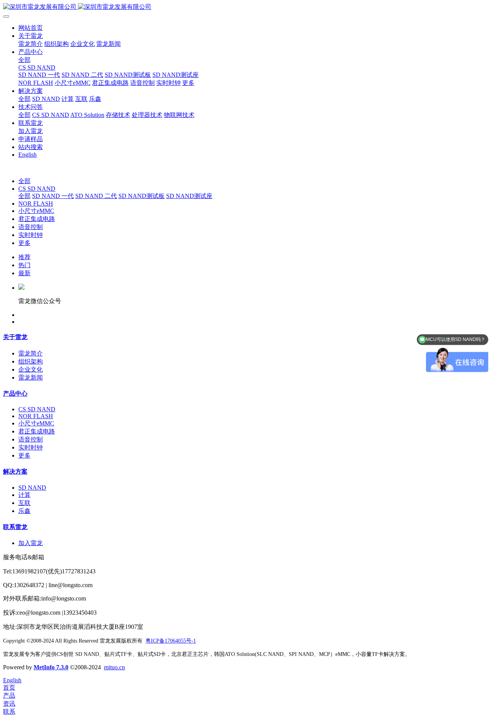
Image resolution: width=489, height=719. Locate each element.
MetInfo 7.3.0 (51, 667)
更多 (24, 243)
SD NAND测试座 (189, 196)
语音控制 (30, 227)
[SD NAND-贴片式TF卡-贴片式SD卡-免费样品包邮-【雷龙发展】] (244, 7)
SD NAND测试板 (141, 196)
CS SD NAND (36, 188)
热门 (24, 265)
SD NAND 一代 (53, 196)
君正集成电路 (36, 219)
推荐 (24, 257)
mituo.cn (114, 667)
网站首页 (30, 27)
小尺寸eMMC (36, 211)
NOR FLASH (35, 203)
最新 (24, 273)
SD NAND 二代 (96, 196)
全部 (24, 60)
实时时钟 (30, 235)
